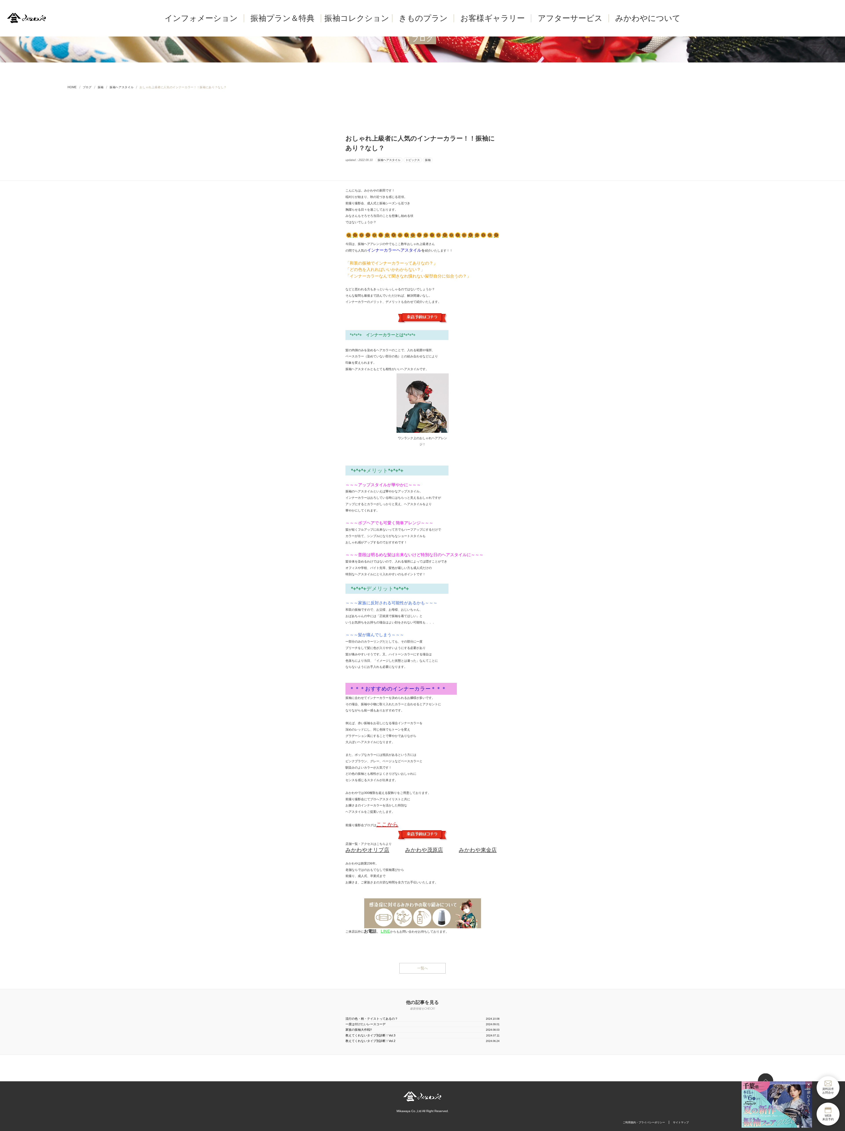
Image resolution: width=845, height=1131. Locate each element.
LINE (385, 931)
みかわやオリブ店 (367, 850)
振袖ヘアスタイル (389, 160)
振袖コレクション (356, 18)
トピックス (413, 160)
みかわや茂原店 (424, 850)
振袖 (101, 87)
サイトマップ (681, 1122)
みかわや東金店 (478, 850)
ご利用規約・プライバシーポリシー (644, 1122)
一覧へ (422, 968)
